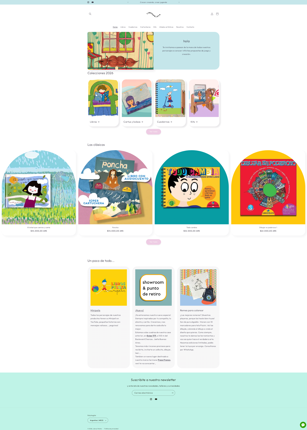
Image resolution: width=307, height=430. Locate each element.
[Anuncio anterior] (128, 2)
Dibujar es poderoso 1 (268, 227)
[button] (90, 14)
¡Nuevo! (139, 310)
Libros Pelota (97, 429)
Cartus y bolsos (132, 121)
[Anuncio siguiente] (179, 2)
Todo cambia (191, 227)
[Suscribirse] (172, 393)
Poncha (115, 227)
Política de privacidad (111, 429)
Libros (93, 121)
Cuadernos (163, 121)
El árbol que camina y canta (38, 227)
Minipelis (95, 310)
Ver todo (153, 131)
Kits (193, 121)
